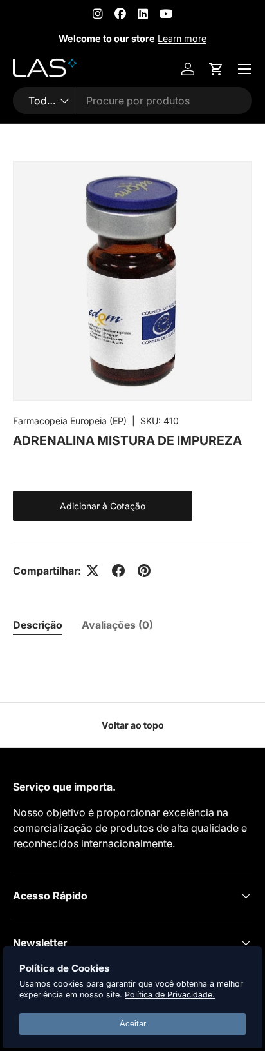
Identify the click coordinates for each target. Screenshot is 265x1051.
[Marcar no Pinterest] (144, 571)
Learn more (182, 38)
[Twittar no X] (92, 571)
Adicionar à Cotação (102, 505)
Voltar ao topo (133, 725)
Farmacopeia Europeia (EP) (70, 420)
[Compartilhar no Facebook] (118, 571)
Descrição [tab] (37, 624)
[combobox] (132, 100)
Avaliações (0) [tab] (117, 624)
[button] (216, 69)
